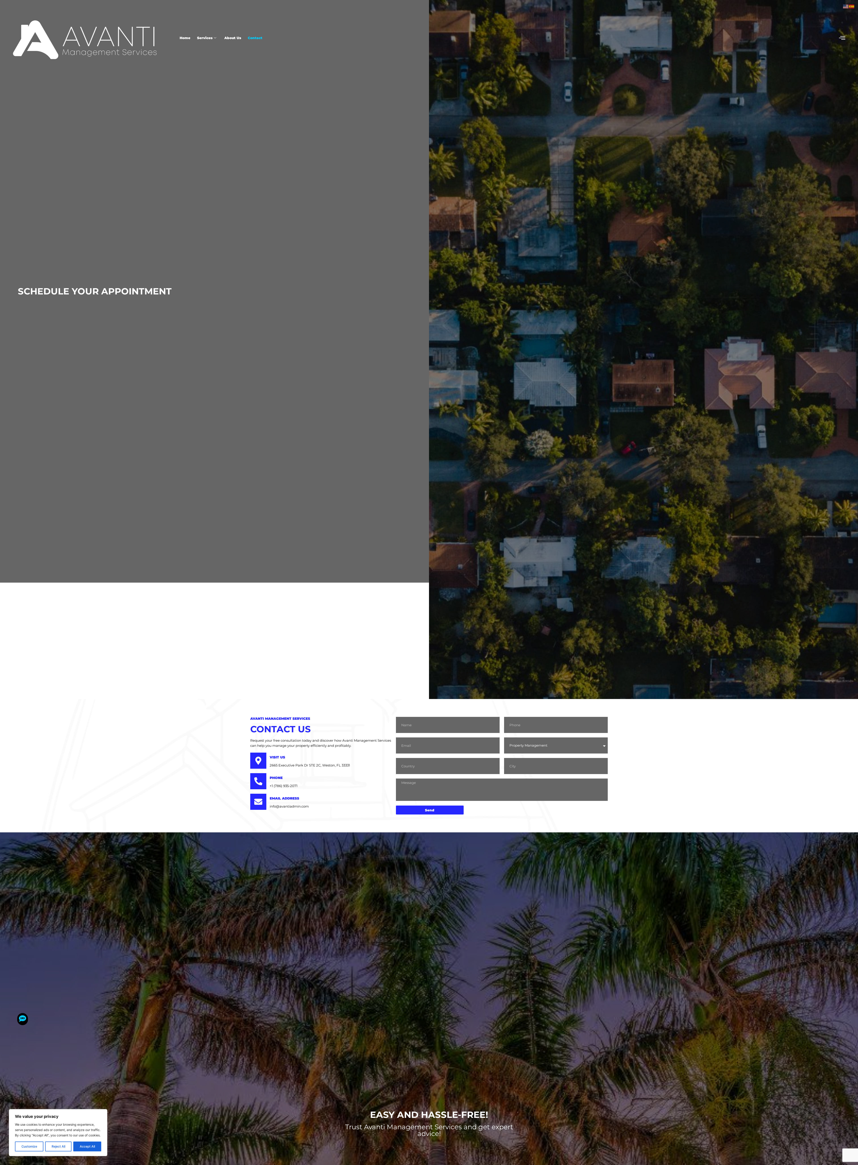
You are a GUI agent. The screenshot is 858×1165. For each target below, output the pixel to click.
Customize (29, 1146)
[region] (58, 1132)
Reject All (58, 1146)
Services (204, 38)
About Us (232, 38)
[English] (846, 6)
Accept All (87, 1146)
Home (185, 38)
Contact (255, 38)
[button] (842, 38)
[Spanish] (852, 6)
